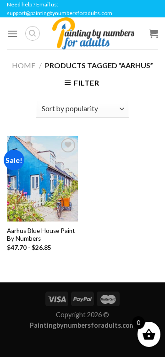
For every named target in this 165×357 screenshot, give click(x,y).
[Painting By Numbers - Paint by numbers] (93, 33)
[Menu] (12, 33)
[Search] (32, 33)
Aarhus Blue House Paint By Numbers (41, 235)
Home (23, 65)
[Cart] (153, 33)
